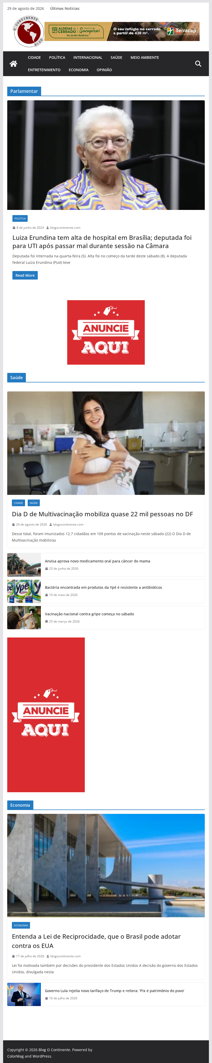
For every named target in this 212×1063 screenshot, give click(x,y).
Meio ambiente (145, 57)
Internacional (87, 57)
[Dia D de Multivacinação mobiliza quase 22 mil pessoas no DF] (106, 443)
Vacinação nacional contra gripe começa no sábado (89, 613)
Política (57, 57)
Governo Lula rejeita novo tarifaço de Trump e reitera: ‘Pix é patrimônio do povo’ (114, 990)
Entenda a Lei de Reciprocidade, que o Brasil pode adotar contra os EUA (96, 941)
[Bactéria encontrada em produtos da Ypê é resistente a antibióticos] (24, 591)
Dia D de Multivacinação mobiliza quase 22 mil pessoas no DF (102, 514)
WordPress (42, 1056)
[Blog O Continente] (13, 64)
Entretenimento (44, 69)
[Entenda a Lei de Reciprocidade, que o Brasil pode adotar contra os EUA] (106, 865)
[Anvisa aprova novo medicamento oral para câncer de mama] (24, 564)
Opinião (104, 69)
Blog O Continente (54, 1049)
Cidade (34, 57)
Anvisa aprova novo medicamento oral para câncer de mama (97, 561)
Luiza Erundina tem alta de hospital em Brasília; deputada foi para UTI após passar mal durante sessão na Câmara (102, 241)
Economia (78, 69)
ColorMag (15, 1056)
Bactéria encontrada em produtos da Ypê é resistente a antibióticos (103, 587)
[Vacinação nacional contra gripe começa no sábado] (24, 617)
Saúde (116, 57)
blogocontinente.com (65, 227)
